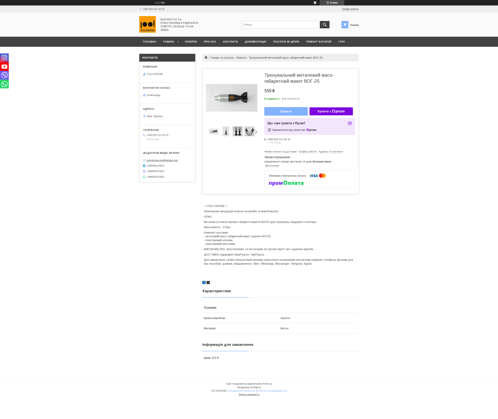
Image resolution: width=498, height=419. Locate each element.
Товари (168, 41)
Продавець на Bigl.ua (249, 387)
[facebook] (204, 283)
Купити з (324, 111)
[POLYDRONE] (147, 31)
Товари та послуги (222, 57)
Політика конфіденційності (272, 390)
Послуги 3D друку (286, 41)
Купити (286, 111)
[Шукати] (325, 24)
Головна (149, 41)
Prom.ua (267, 383)
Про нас (210, 41)
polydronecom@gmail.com (162, 160)
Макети (241, 57)
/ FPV (341, 41)
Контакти (230, 41)
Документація (255, 41)
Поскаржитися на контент (242, 390)
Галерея (191, 41)
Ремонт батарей (318, 41)
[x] (208, 283)
